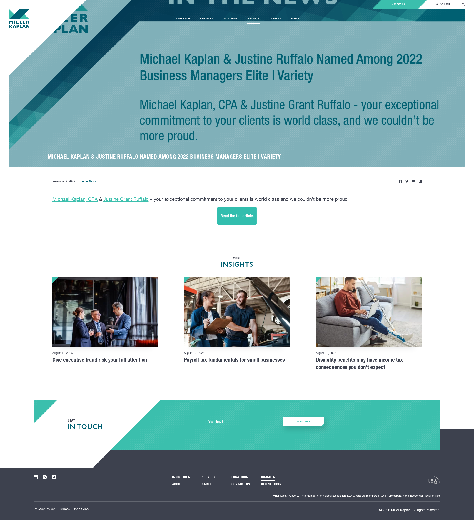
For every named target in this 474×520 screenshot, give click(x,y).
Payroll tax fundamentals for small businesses (234, 360)
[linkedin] (36, 477)
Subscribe (303, 422)
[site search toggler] (463, 4)
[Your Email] (242, 422)
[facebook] (54, 477)
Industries (183, 19)
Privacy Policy (44, 509)
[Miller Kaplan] (19, 18)
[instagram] (45, 477)
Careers (275, 19)
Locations (230, 19)
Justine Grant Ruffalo (126, 199)
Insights (253, 19)
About (295, 19)
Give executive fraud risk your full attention (99, 360)
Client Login (443, 4)
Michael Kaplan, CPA (75, 199)
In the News (88, 181)
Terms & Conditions (74, 509)
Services (206, 19)
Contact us (398, 4)
